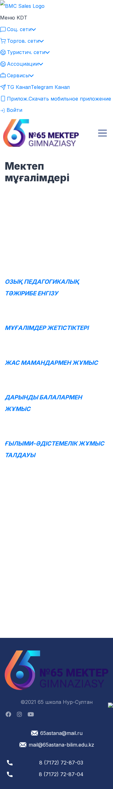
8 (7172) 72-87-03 (61, 762)
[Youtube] (31, 714)
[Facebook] (8, 714)
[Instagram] (19, 714)
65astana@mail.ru (61, 733)
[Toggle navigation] (102, 133)
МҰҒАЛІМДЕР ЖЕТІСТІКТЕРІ (47, 327)
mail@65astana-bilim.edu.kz (61, 745)
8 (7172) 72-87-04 (61, 774)
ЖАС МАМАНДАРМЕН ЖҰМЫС (51, 362)
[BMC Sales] (22, 6)
